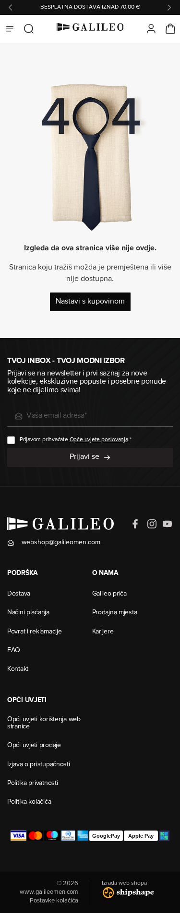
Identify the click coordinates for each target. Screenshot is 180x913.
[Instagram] (151, 524)
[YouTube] (167, 524)
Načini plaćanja (28, 613)
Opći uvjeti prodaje (34, 746)
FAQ (13, 651)
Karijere (103, 632)
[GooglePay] (106, 836)
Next (169, 7)
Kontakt (17, 669)
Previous (10, 7)
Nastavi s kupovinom (90, 301)
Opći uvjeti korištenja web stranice (44, 723)
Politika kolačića (29, 802)
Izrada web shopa (124, 883)
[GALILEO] (90, 29)
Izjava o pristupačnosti (38, 765)
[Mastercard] (35, 836)
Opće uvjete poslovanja (99, 439)
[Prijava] (151, 28)
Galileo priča (109, 594)
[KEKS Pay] (164, 836)
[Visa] (18, 836)
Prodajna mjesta (114, 613)
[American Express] (82, 836)
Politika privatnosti (32, 783)
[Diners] (68, 836)
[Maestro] (52, 836)
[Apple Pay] (141, 836)
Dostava (18, 594)
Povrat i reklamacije (34, 632)
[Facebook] (136, 524)
